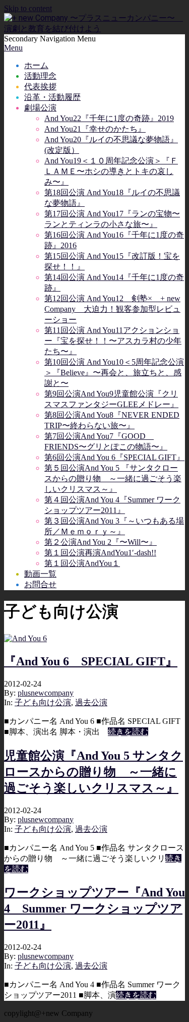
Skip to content (28, 8)
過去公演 (91, 702)
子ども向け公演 (43, 702)
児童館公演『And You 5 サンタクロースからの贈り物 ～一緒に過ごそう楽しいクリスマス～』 (93, 771)
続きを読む (128, 731)
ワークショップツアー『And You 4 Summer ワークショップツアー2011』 (94, 908)
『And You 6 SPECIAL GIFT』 (90, 661)
